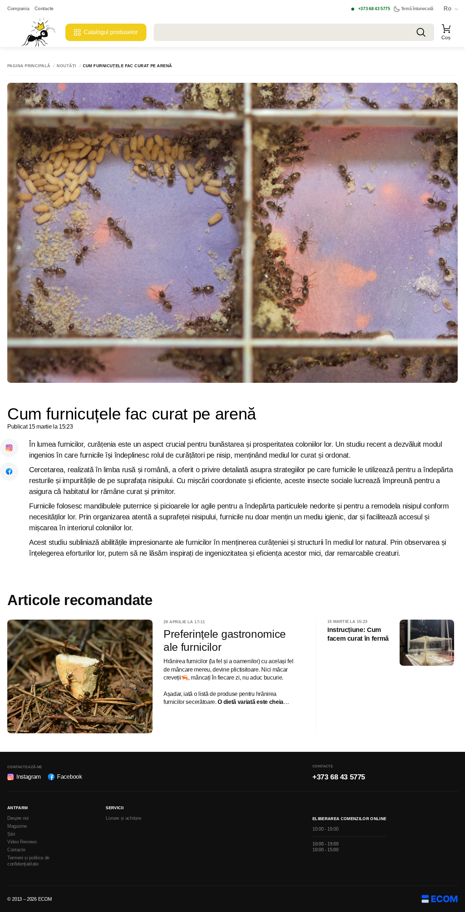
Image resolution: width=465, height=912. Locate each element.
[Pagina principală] (38, 32)
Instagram (28, 777)
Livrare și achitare (123, 818)
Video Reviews (22, 841)
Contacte (44, 8)
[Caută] (421, 32)
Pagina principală (28, 66)
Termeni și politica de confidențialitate (28, 861)
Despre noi (18, 818)
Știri (11, 834)
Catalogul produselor (111, 32)
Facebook (69, 777)
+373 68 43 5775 (374, 8)
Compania (18, 8)
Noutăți (66, 66)
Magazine (17, 826)
